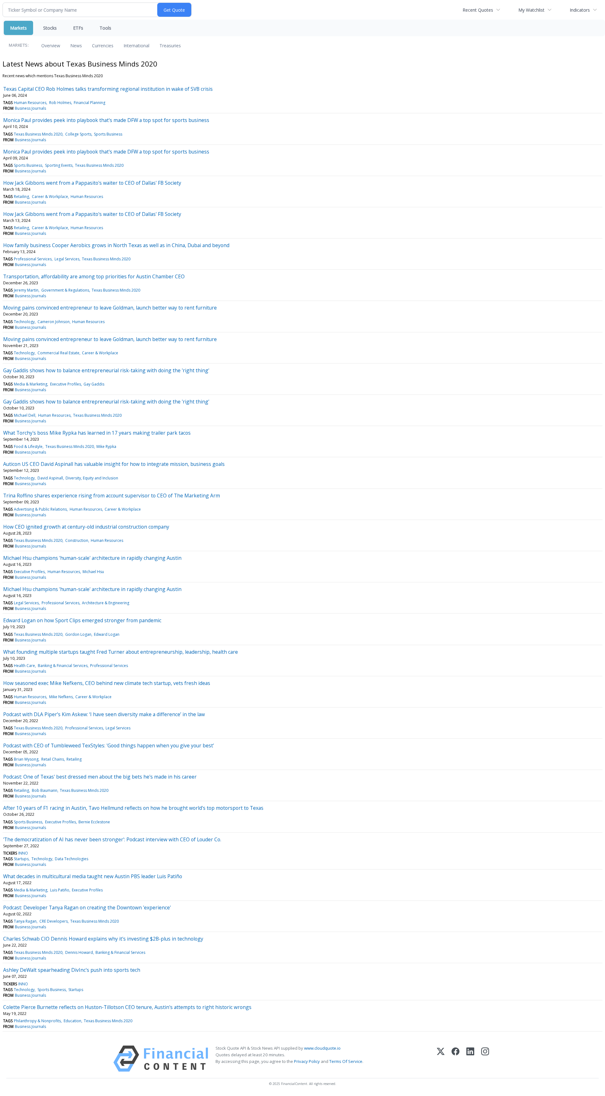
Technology (24, 321)
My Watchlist (531, 10)
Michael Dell (24, 415)
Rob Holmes (60, 102)
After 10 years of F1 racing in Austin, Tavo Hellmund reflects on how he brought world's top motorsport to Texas (133, 807)
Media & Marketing (30, 384)
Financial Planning (89, 102)
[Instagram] (485, 1058)
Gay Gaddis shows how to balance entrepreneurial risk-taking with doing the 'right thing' (106, 370)
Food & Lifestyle (28, 446)
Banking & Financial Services (63, 665)
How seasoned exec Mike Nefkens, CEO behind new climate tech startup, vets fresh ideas (106, 683)
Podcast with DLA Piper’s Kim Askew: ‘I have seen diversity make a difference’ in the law (104, 714)
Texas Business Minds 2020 (38, 134)
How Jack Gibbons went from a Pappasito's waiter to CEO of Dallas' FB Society (92, 182)
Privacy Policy (307, 1061)
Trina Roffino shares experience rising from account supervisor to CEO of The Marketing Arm (111, 495)
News (76, 46)
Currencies (102, 46)
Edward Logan (106, 634)
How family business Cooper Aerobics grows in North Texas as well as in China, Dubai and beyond (116, 245)
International (136, 46)
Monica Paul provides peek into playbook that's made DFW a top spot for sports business (106, 120)
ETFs (78, 28)
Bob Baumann (44, 790)
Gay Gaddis (94, 384)
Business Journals (30, 108)
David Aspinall (50, 478)
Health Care (24, 665)
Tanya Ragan (25, 921)
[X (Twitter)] (440, 1058)
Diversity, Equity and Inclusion (92, 478)
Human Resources (30, 102)
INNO (23, 853)
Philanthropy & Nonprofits (37, 1021)
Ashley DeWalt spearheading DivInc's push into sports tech (71, 969)
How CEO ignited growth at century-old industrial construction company (86, 526)
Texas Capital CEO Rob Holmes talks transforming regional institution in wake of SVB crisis (108, 88)
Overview (50, 46)
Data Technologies (71, 858)
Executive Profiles (65, 384)
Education (72, 1021)
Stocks (50, 28)
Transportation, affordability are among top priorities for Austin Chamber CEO (94, 276)
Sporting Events (58, 165)
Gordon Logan (78, 634)
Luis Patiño (59, 890)
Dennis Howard (79, 952)
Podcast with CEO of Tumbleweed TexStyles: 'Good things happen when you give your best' (108, 745)
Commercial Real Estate (58, 353)
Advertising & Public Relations (40, 509)
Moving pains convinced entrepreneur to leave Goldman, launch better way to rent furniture (110, 307)
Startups (21, 858)
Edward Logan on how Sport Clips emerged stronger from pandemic (82, 620)
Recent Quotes (478, 10)
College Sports (78, 134)
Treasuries (170, 46)
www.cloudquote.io (322, 1048)
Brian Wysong (26, 759)
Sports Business (108, 134)
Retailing (21, 196)
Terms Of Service (345, 1061)
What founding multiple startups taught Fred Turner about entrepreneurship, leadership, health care (120, 651)
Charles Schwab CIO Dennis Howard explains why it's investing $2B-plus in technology (103, 938)
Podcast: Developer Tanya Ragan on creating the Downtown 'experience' (87, 907)
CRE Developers (53, 921)
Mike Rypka (106, 446)
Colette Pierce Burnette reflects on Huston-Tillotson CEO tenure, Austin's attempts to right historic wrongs (127, 1007)
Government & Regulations (65, 290)
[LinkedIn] (470, 1058)
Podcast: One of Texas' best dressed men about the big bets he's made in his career (100, 776)
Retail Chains (52, 759)
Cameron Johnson (53, 321)
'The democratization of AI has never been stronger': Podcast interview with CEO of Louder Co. (112, 839)
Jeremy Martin (26, 290)
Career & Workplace (50, 196)
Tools (105, 28)
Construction (76, 540)
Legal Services (67, 259)
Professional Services (33, 259)
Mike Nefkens (61, 696)
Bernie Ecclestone (94, 822)
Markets (18, 28)
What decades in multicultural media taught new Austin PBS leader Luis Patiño (92, 876)
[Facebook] (455, 1058)
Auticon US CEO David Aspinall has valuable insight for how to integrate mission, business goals (114, 464)
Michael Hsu (93, 571)
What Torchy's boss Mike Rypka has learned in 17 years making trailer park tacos (97, 432)
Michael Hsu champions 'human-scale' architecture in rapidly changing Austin (92, 557)
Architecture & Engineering (105, 603)
